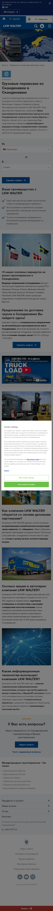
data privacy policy (33, 459)
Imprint (6, 471)
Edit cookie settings (26, 478)
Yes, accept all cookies (26, 484)
